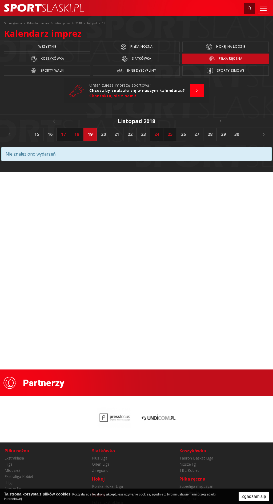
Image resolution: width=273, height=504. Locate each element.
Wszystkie (47, 46)
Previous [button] (9, 134)
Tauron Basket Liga (196, 458)
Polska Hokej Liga (107, 486)
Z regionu (100, 470)
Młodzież (12, 470)
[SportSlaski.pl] (44, 8)
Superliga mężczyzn (196, 486)
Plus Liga (99, 458)
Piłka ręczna (230, 58)
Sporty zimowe (230, 70)
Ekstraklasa (14, 458)
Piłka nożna (141, 46)
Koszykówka (52, 58)
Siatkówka (141, 58)
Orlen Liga (101, 464)
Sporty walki (52, 70)
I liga (9, 464)
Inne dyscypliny (141, 70)
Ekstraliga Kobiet (19, 476)
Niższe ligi (187, 464)
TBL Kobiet (189, 470)
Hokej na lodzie (230, 46)
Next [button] (263, 134)
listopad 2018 (136, 121)
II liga (9, 482)
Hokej (98, 479)
